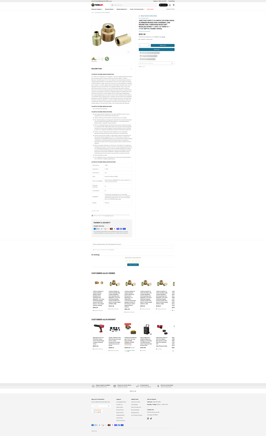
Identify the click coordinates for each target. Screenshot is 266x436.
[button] (173, 5)
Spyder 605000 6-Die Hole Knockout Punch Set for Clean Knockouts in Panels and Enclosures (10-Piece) (115, 341)
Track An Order (170, 9)
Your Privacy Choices (136, 415)
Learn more (111, 249)
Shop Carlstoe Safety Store (149, 16)
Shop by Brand (109, 9)
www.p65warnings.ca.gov (108, 215)
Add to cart (163, 45)
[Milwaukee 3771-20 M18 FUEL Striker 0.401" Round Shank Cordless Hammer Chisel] (99, 329)
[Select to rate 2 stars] (129, 261)
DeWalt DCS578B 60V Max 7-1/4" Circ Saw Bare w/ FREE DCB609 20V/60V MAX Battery (131, 341)
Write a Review (133, 264)
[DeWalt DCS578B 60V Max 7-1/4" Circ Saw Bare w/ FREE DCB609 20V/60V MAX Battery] (130, 329)
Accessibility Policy (121, 402)
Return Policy (119, 412)
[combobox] (133, 5)
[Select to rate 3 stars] (132, 261)
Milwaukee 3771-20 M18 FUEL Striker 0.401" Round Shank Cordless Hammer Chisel (98, 341)
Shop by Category (96, 9)
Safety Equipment (122, 9)
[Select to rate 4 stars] (136, 261)
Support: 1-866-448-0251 (159, 1)
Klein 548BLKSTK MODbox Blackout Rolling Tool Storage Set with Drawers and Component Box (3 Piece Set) (146, 341)
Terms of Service (120, 420)
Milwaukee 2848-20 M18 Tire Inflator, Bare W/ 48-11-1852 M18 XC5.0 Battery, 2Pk (161, 341)
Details (110, 1)
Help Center (119, 407)
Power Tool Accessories (137, 9)
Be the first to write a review (144, 31)
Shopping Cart (135, 412)
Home (92, 12)
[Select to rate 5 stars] (139, 261)
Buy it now (156, 49)
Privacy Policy (120, 410)
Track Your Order (135, 402)
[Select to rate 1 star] (126, 261)
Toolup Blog (171, 1)
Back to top (133, 391)
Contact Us (119, 404)
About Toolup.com (136, 407)
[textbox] (133, 247)
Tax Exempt (119, 418)
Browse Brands (135, 410)
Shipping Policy (120, 415)
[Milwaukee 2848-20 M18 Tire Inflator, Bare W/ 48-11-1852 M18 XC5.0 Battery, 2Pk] (162, 329)
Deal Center (150, 9)
